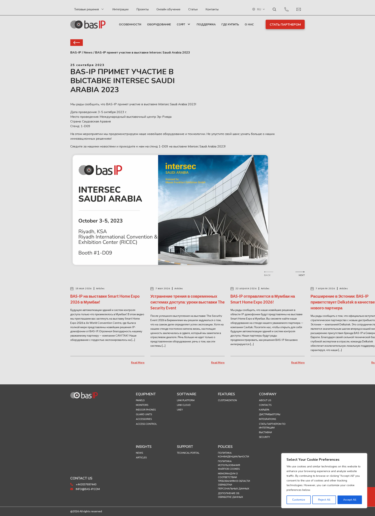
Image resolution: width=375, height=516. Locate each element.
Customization (227, 400)
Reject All (324, 500)
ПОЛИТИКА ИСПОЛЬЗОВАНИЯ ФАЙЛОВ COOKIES (229, 465)
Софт (181, 24)
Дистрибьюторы (269, 414)
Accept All (349, 500)
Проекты (142, 9)
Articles (141, 457)
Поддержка (206, 24)
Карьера (264, 409)
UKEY (180, 409)
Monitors (142, 405)
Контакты (212, 9)
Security (264, 437)
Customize (298, 500)
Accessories (144, 419)
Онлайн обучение (168, 9)
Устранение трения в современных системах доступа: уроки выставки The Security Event (187, 302)
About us (265, 400)
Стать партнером (285, 24)
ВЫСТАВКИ (265, 432)
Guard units (144, 414)
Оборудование (159, 24)
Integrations (267, 419)
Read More (138, 362)
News (139, 452)
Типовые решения (86, 9)
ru (259, 9)
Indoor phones (146, 409)
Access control (146, 424)
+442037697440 (85, 484)
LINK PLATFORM (186, 400)
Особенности (130, 24)
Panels (140, 400)
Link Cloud (184, 405)
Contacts (265, 405)
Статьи (193, 9)
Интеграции (120, 9)
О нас (249, 24)
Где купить (230, 24)
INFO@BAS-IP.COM (87, 489)
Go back (76, 42)
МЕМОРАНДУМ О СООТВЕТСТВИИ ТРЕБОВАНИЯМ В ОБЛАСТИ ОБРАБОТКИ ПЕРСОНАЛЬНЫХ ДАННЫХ (234, 481)
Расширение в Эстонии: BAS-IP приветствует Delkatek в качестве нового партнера (343, 302)
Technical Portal (188, 452)
